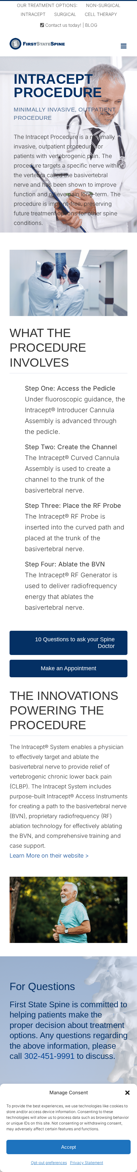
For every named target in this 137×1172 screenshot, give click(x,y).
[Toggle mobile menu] (124, 46)
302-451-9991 (50, 1056)
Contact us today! (62, 25)
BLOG (91, 25)
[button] (127, 1092)
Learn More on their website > (49, 855)
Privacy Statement (86, 1162)
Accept (68, 1147)
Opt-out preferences (49, 1162)
